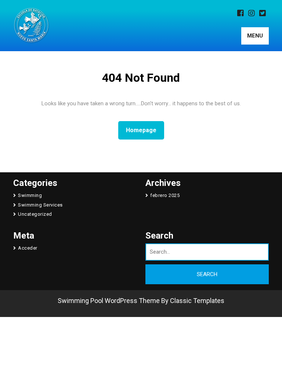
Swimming (30, 195)
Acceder (27, 248)
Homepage (144, 130)
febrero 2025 (165, 195)
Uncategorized (35, 214)
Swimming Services (40, 205)
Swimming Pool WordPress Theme (109, 300)
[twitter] (264, 14)
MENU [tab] (255, 35)
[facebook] (242, 14)
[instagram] (253, 14)
